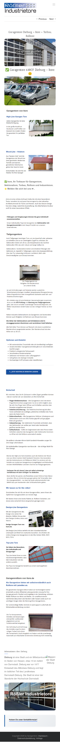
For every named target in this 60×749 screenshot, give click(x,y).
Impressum (42, 735)
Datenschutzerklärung (26, 738)
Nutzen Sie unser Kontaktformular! (23, 719)
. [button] (34, 188)
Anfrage (39, 738)
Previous (43, 18)
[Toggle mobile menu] (54, 4)
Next (51, 18)
